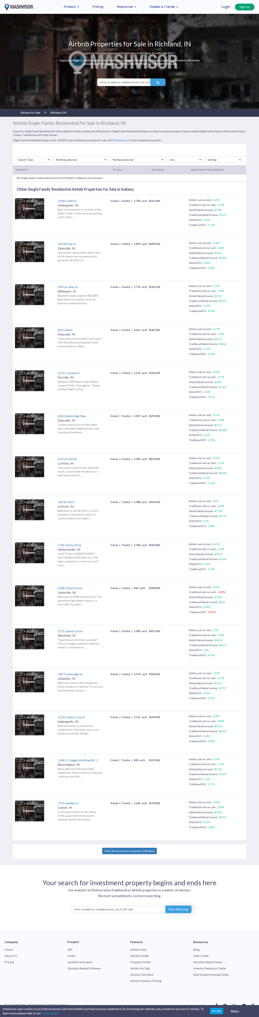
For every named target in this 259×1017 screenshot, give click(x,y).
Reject (235, 1011)
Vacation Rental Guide (207, 962)
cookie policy (50, 1013)
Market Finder (139, 955)
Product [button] (70, 7)
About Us (11, 955)
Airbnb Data (138, 949)
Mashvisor (40, 1004)
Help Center (201, 955)
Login (225, 7)
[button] (34, 160)
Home (9, 949)
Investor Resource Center (209, 968)
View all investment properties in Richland (129, 850)
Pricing (98, 7)
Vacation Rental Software (83, 968)
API (69, 949)
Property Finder (140, 962)
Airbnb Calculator (142, 974)
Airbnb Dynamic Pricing (146, 981)
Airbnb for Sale (140, 968)
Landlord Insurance (79, 962)
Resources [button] (125, 7)
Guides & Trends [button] (162, 7)
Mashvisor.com (121, 140)
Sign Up (245, 7)
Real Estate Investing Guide (211, 974)
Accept (216, 1011)
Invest (71, 955)
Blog (196, 949)
